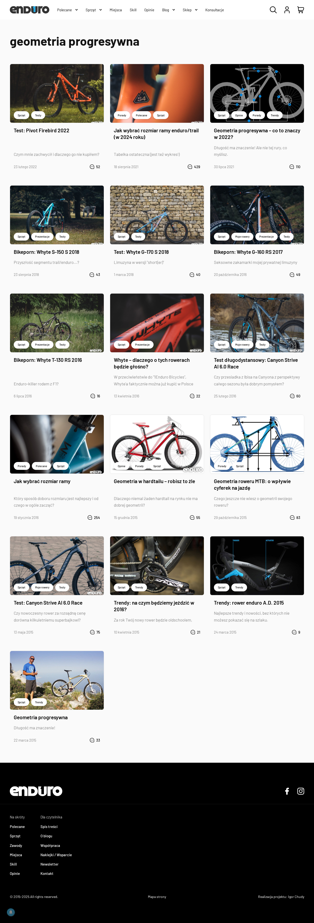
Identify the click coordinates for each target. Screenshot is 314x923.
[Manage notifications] (11, 912)
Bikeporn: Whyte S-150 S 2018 (46, 252)
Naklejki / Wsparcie (56, 855)
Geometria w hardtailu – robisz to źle (154, 481)
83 (298, 517)
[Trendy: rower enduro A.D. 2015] (257, 565)
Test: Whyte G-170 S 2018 (141, 252)
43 (98, 274)
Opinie (239, 115)
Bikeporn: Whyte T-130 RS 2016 (48, 360)
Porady (122, 115)
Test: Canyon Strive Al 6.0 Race (48, 602)
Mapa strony (157, 897)
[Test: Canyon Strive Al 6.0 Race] (57, 565)
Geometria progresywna (41, 717)
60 (298, 396)
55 (198, 517)
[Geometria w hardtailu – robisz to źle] (157, 444)
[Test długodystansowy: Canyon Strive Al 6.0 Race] (257, 323)
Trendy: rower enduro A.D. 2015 (249, 602)
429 (197, 166)
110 (298, 166)
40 (198, 274)
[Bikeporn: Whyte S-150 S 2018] (57, 214)
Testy (38, 115)
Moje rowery (242, 236)
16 (98, 396)
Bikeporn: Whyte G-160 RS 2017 (248, 252)
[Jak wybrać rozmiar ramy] (57, 444)
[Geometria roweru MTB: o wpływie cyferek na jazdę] (257, 444)
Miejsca (16, 855)
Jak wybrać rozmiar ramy (42, 481)
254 (97, 517)
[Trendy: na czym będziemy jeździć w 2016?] (157, 565)
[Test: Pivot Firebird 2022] (57, 93)
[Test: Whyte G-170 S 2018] (157, 214)
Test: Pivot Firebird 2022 (41, 130)
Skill (13, 864)
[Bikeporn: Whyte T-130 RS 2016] (57, 323)
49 (298, 274)
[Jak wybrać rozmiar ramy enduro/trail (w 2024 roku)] (157, 93)
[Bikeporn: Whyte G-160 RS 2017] (257, 214)
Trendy (275, 115)
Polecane (141, 115)
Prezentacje (42, 236)
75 (98, 632)
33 (98, 740)
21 (198, 632)
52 (98, 166)
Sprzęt (21, 115)
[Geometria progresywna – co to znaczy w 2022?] (257, 93)
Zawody (16, 845)
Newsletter (49, 864)
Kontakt (46, 873)
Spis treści (49, 826)
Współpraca (50, 845)
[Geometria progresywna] (57, 680)
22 (198, 396)
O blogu (46, 836)
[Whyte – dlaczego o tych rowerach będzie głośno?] (157, 323)
